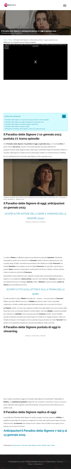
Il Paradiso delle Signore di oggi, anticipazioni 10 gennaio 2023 (24, 122)
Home (5, 40)
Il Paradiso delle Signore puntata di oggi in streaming (21, 124)
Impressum (38, 464)
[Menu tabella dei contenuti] (64, 116)
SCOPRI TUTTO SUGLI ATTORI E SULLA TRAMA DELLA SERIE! (35, 291)
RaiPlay (44, 445)
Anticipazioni (16, 445)
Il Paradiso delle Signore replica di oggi (17, 126)
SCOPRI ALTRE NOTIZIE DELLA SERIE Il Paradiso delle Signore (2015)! (35, 216)
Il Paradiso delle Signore (29, 445)
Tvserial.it (10, 5)
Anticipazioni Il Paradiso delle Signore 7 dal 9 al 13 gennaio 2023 (25, 129)
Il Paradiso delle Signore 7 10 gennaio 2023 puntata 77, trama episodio (27, 120)
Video (53, 445)
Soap (48, 445)
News (10, 40)
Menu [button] (65, 5)
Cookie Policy (51, 462)
